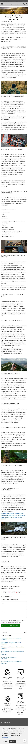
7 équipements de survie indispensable (11, 638)
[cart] (26, 4)
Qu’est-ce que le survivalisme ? (9, 658)
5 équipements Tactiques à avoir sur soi (11, 643)
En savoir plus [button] (6, 737)
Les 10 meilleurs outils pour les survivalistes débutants (12, 653)
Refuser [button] (5, 741)
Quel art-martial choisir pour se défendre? (11, 662)
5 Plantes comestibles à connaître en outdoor (12, 647)
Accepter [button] (12, 741)
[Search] (24, 4)
